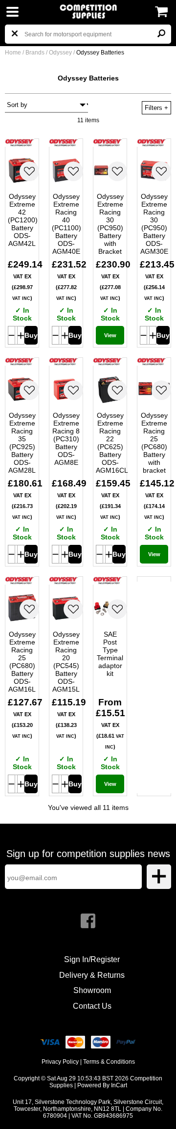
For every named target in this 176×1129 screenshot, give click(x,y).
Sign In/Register (92, 959)
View (110, 335)
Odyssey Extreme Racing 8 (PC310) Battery (66, 438)
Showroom (92, 990)
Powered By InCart (102, 1085)
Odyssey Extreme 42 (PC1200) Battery (22, 219)
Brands (34, 52)
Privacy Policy (60, 1061)
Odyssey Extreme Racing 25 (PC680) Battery (154, 442)
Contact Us (92, 1006)
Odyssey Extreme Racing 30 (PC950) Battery (154, 223)
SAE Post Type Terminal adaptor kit (110, 653)
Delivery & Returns (92, 975)
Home (13, 52)
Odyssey (61, 52)
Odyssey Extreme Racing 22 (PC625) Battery (110, 442)
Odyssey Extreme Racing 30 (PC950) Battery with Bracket (110, 223)
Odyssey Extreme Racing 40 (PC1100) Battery (66, 223)
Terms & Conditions (109, 1061)
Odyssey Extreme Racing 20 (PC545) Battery (66, 661)
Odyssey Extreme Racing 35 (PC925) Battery (22, 442)
